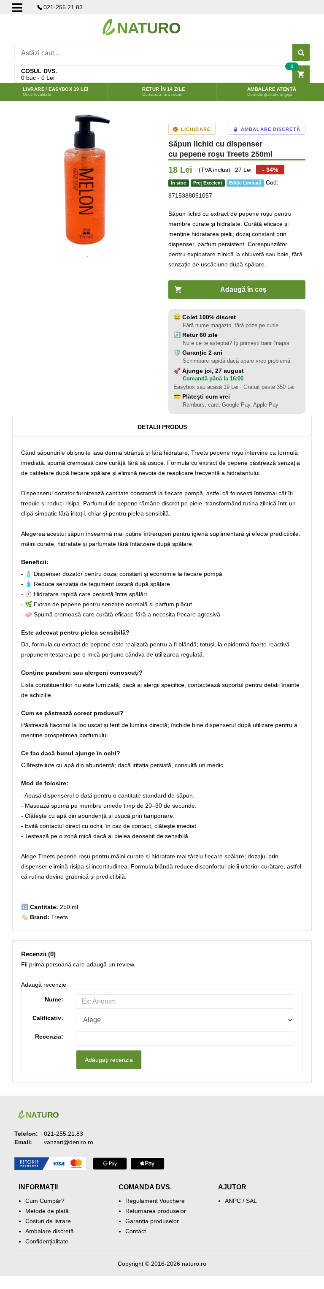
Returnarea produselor (155, 1211)
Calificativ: (47, 1018)
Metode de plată (47, 1211)
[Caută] (301, 52)
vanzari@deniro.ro (68, 1142)
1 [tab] (87, 256)
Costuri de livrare (48, 1221)
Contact (135, 1231)
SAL (251, 1200)
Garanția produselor (152, 1221)
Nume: (54, 999)
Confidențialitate (46, 1241)
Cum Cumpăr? (45, 1200)
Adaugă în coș (243, 289)
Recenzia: (49, 1036)
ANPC (233, 1200)
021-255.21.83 (63, 7)
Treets (59, 917)
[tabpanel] (87, 179)
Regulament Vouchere (155, 1200)
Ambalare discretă (49, 1231)
